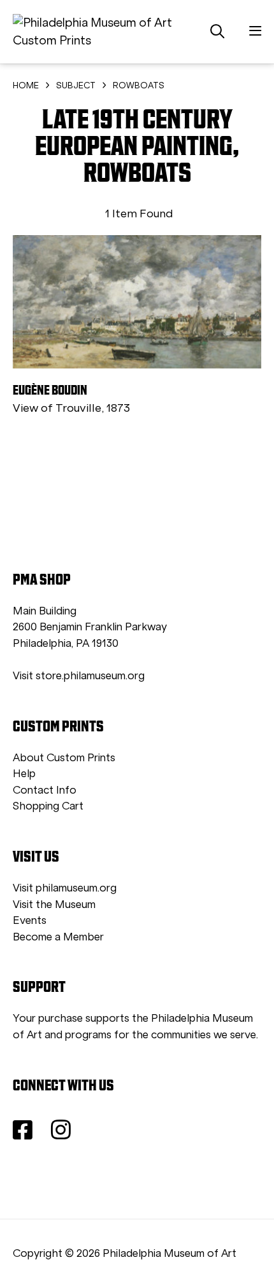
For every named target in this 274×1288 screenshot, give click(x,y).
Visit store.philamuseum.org (79, 676)
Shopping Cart (48, 806)
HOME (26, 85)
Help (24, 774)
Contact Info (44, 790)
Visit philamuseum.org (65, 888)
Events (30, 920)
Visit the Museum (54, 904)
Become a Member (58, 937)
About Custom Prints (64, 758)
